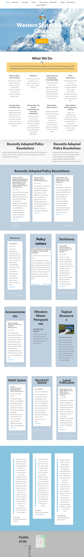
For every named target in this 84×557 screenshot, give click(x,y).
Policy (34, 2)
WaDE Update (17, 380)
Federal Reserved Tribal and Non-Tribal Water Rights (52, 78)
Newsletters (43, 2)
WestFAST (53, 2)
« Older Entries (15, 225)
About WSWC (41, 5)
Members (15, 2)
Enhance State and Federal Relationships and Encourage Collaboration (33, 109)
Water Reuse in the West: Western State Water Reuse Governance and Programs (66, 392)
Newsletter (33, 76)
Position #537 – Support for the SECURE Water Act (40, 179)
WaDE (63, 2)
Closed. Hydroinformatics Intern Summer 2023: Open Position (16, 389)
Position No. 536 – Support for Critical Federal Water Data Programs (62, 180)
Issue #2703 (13, 244)
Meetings (25, 2)
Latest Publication (66, 381)
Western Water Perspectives (41, 318)
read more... (15, 219)
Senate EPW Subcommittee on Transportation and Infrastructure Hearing (65, 249)
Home (8, 2)
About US (42, 41)
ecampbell (35, 255)
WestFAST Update (42, 381)
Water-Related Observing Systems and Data (70, 107)
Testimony (66, 239)
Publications (71, 2)
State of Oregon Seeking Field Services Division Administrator (15, 325)
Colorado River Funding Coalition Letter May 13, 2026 (41, 251)
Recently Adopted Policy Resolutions (42, 171)
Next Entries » (69, 225)
